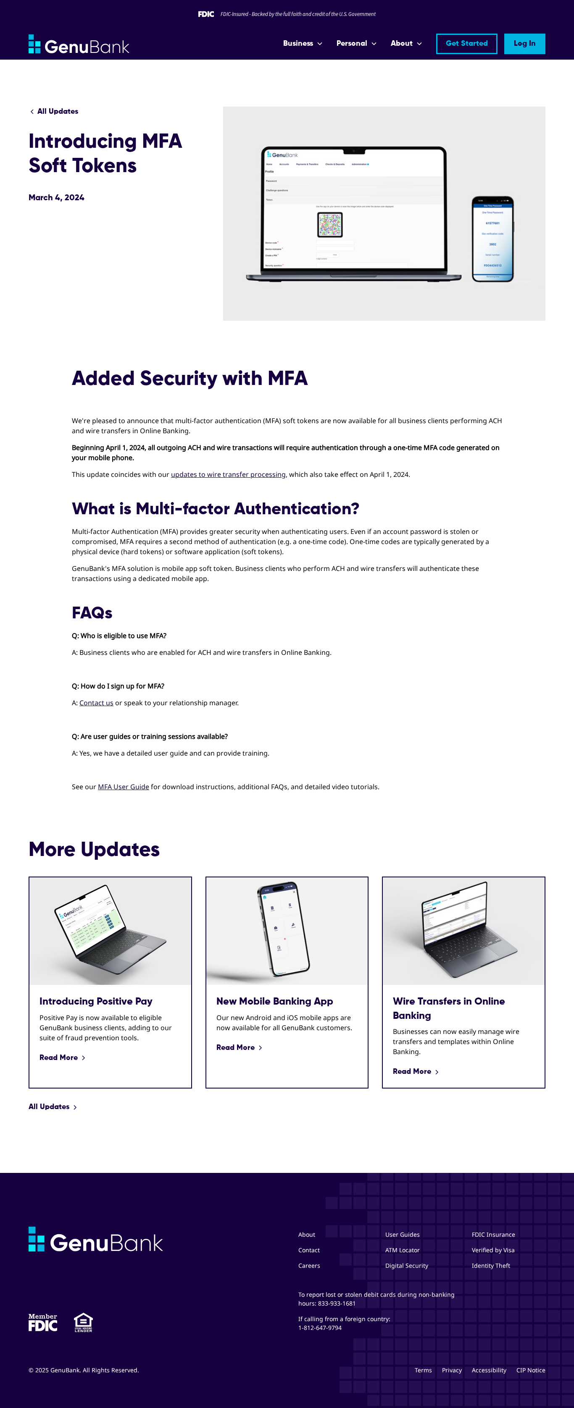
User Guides (402, 1234)
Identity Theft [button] (491, 1265)
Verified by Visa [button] (493, 1250)
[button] (303, 43)
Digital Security (406, 1265)
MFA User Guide (123, 786)
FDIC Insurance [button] (493, 1234)
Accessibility (489, 1370)
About (306, 1234)
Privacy (452, 1370)
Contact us (96, 702)
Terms (423, 1370)
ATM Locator (402, 1250)
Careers (309, 1265)
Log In (525, 43)
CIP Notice (530, 1370)
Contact (309, 1250)
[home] (79, 43)
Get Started (467, 43)
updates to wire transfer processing (228, 474)
